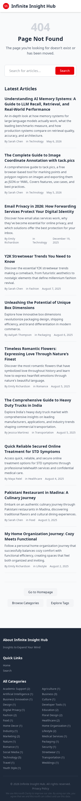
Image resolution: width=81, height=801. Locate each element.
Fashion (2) (10, 715)
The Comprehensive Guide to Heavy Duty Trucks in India (38, 402)
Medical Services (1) (54, 736)
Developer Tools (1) (54, 704)
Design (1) (9, 704)
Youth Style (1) (12, 768)
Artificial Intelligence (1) (18, 694)
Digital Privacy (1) (14, 710)
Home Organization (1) (56, 725)
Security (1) (49, 747)
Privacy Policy (40, 788)
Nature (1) (9, 741)
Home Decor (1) (12, 725)
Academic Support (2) (16, 689)
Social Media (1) (13, 752)
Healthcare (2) (51, 720)
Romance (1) (10, 747)
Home (6, 665)
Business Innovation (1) (17, 699)
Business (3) (49, 694)
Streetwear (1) (51, 752)
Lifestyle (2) (49, 731)
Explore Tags (60, 603)
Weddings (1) (50, 762)
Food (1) (8, 720)
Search (65, 71)
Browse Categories (25, 603)
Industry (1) (10, 731)
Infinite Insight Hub (33, 6)
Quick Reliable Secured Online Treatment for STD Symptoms (33, 449)
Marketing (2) (11, 736)
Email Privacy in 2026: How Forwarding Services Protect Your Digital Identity (40, 209)
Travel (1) (8, 762)
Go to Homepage (40, 592)
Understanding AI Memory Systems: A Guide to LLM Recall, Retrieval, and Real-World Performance (40, 104)
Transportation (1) (53, 757)
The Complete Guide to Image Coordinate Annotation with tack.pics (40, 158)
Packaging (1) (50, 741)
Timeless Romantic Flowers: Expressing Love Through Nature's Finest (37, 354)
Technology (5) (12, 757)
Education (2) (50, 710)
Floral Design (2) (52, 715)
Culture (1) (48, 699)
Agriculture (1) (51, 689)
